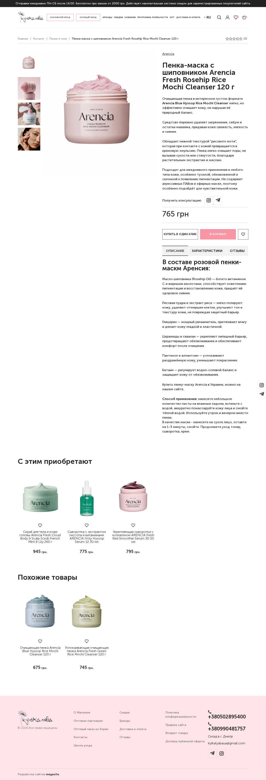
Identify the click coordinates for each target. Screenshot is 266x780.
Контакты (80, 737)
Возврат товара (176, 733)
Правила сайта (175, 725)
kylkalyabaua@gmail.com (226, 743)
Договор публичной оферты (185, 741)
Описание (175, 251)
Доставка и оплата (133, 729)
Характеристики (207, 251)
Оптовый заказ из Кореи (91, 729)
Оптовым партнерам (88, 721)
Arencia (168, 54)
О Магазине (82, 712)
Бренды (124, 721)
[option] (29, 63)
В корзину (218, 234)
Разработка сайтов (39, 774)
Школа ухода (83, 745)
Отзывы (237, 251)
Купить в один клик (180, 234)
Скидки (124, 712)
